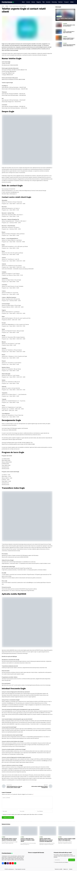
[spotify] (15, 863)
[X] (5, 863)
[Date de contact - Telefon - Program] (8, 2)
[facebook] (3, 863)
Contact (70, 869)
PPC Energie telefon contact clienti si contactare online (9, 839)
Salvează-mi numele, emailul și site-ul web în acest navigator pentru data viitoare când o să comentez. (23, 814)
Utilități (6, 6)
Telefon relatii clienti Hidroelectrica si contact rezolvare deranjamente (46, 840)
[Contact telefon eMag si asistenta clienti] (65, 15)
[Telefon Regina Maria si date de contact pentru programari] (58, 24)
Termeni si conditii (58, 869)
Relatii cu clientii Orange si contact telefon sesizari (68, 39)
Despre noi (65, 869)
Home (3, 6)
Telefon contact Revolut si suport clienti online (68, 32)
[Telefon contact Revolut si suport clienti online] (58, 31)
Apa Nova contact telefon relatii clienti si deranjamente (66, 839)
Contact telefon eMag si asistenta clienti (64, 19)
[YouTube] (13, 863)
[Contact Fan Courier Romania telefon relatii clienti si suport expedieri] (58, 44)
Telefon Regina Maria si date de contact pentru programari (69, 25)
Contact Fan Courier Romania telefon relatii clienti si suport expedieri (69, 45)
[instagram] (8, 863)
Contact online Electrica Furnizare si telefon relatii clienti (27, 840)
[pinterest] (10, 863)
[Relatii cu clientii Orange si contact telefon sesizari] (58, 38)
